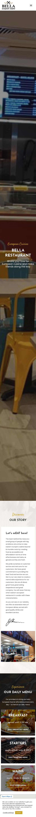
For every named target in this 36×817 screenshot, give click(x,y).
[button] (31, 5)
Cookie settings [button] (8, 813)
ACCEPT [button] (18, 813)
